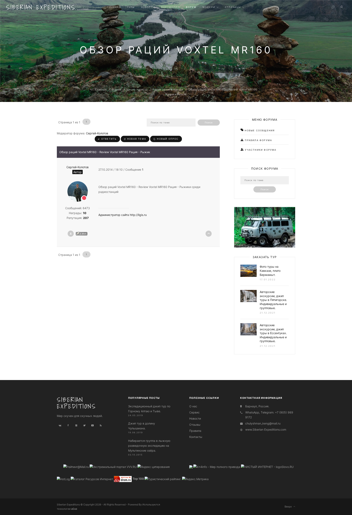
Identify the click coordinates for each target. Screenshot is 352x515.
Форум (116, 89)
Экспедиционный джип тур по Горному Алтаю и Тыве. (149, 408)
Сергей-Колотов (97, 133)
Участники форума (260, 149)
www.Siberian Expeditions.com (265, 429)
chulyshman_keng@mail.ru (262, 423)
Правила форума (258, 140)
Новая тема (136, 138)
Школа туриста (136, 89)
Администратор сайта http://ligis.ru (122, 215)
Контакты (195, 437)
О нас (193, 406)
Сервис (194, 412)
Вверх (289, 506)
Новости (195, 418)
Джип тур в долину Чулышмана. (141, 426)
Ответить (108, 138)
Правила (195, 430)
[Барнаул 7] (191, 466)
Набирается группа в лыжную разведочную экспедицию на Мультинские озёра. (149, 445)
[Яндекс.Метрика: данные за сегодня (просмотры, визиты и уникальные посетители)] (195, 479)
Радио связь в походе (168, 89)
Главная (101, 89)
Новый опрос (167, 138)
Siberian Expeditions (40, 7)
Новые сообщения (259, 130)
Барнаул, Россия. (257, 406)
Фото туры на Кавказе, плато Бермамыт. (270, 270)
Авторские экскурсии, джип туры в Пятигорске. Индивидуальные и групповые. (273, 299)
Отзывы (194, 424)
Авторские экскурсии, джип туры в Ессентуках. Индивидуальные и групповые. (273, 333)
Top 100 (138, 478)
